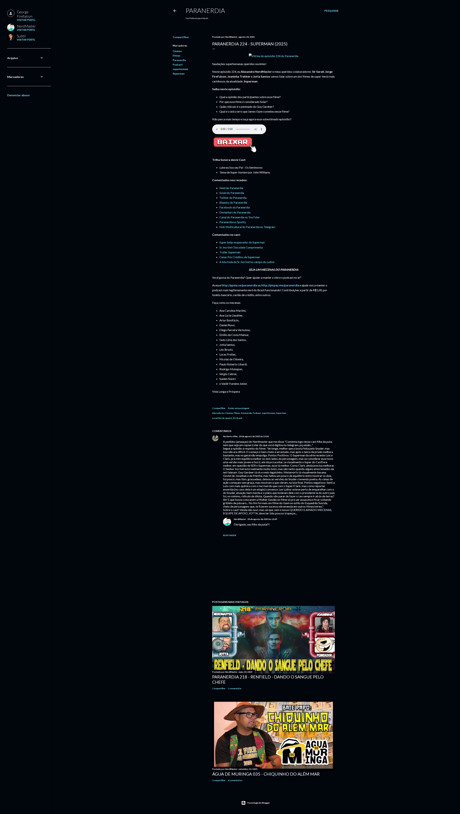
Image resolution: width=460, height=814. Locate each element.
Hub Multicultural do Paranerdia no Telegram (247, 227)
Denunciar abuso (18, 95)
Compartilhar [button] (181, 37)
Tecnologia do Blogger (258, 802)
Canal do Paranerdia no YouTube (239, 217)
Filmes (176, 55)
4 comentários (235, 780)
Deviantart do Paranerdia (234, 212)
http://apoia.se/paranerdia (239, 285)
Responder (229, 535)
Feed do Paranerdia (231, 188)
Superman (179, 73)
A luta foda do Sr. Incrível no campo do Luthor (247, 262)
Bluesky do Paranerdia (233, 202)
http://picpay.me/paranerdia (280, 285)
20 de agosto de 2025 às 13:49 (262, 519)
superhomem (180, 69)
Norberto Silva (230, 436)
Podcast (178, 64)
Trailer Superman (229, 252)
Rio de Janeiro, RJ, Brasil (230, 418)
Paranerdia (205, 10)
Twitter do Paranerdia (233, 197)
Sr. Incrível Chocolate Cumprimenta (241, 247)
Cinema (177, 51)
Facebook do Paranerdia (234, 207)
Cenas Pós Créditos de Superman (239, 257)
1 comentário (234, 688)
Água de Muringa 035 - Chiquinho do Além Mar (266, 773)
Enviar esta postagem (238, 408)
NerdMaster (240, 519)
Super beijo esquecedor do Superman (242, 242)
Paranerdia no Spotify (232, 222)
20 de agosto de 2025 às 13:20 (254, 436)
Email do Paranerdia (231, 192)
